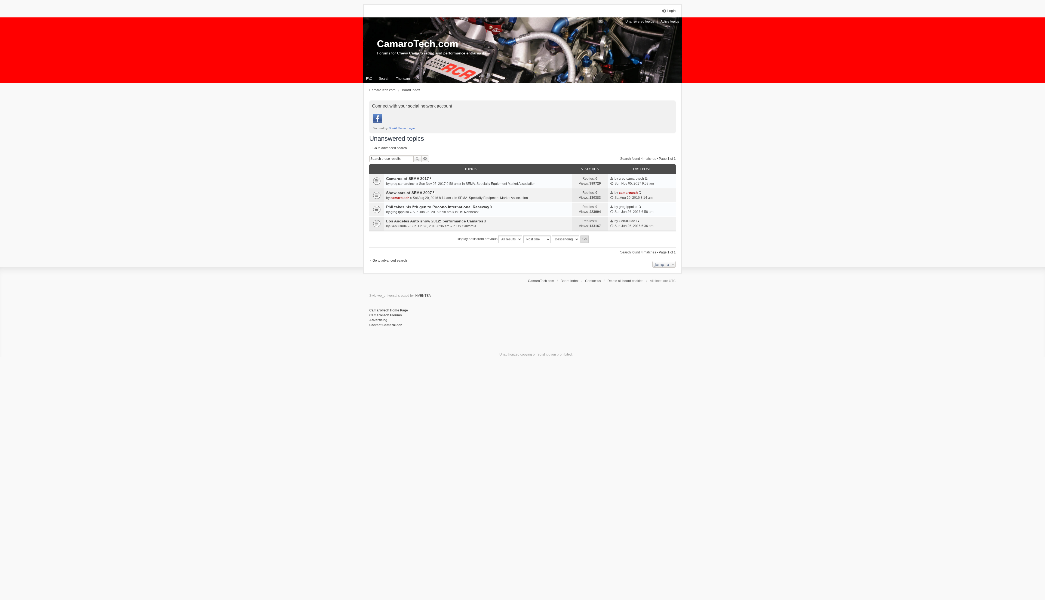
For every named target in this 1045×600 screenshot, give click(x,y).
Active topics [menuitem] (669, 21)
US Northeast (468, 212)
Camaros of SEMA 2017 (407, 178)
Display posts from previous (477, 239)
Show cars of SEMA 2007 (409, 193)
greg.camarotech (403, 184)
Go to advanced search (390, 148)
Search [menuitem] (384, 79)
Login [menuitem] (671, 11)
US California (466, 226)
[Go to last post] (646, 178)
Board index (570, 281)
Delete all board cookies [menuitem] (625, 281)
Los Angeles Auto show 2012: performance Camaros (434, 221)
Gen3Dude (399, 226)
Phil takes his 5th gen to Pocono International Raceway (437, 207)
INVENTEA (422, 296)
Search (417, 158)
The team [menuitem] (403, 79)
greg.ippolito (400, 212)
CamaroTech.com (417, 43)
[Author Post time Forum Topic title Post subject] (537, 239)
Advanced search (425, 158)
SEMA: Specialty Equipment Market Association (501, 184)
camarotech (400, 198)
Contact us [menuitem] (593, 281)
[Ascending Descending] (566, 239)
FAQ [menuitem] (369, 79)
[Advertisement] (435, 345)
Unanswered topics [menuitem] (639, 21)
